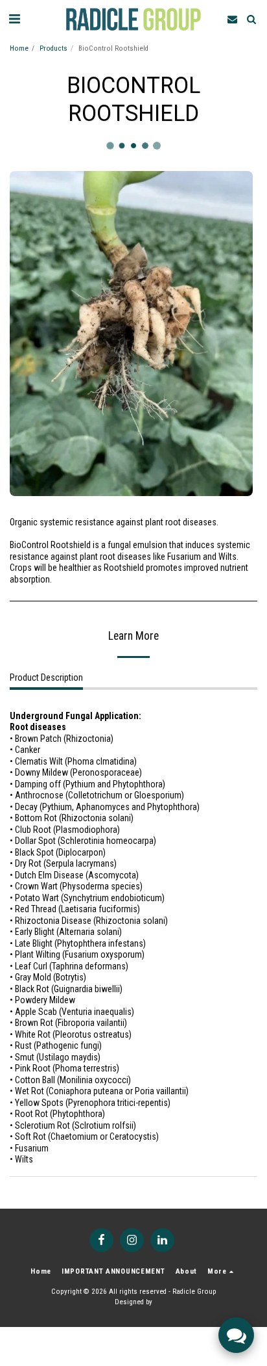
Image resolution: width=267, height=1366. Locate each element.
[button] (14, 19)
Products (53, 48)
